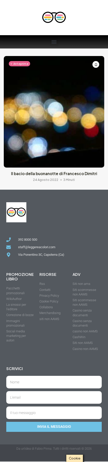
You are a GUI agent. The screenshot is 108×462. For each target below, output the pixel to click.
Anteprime (20, 63)
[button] (54, 42)
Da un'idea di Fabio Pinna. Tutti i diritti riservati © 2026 (54, 448)
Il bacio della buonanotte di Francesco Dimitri (54, 173)
